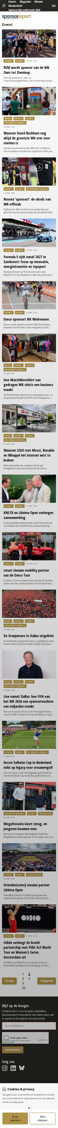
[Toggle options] (29, 1108)
